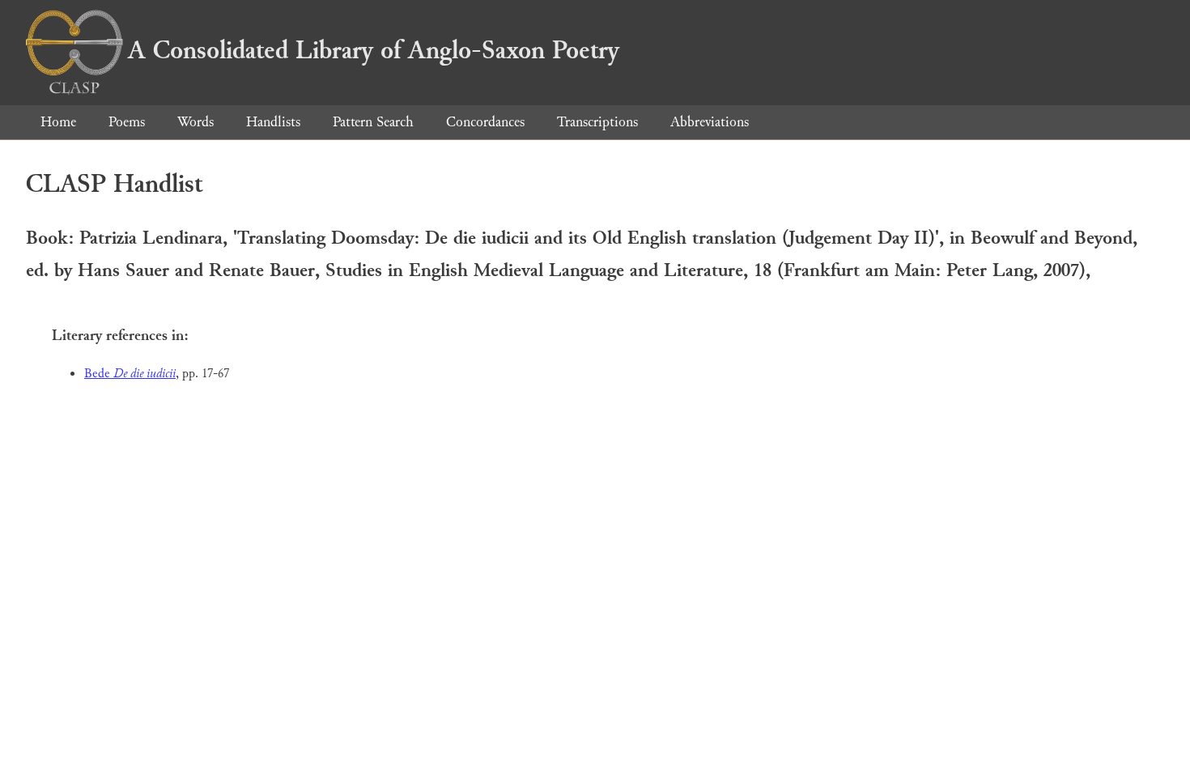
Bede (130, 373)
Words (195, 122)
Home (58, 122)
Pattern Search (373, 122)
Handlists (273, 122)
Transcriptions (597, 122)
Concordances (485, 122)
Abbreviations (709, 122)
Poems (126, 122)
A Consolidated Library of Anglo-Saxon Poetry (373, 50)
